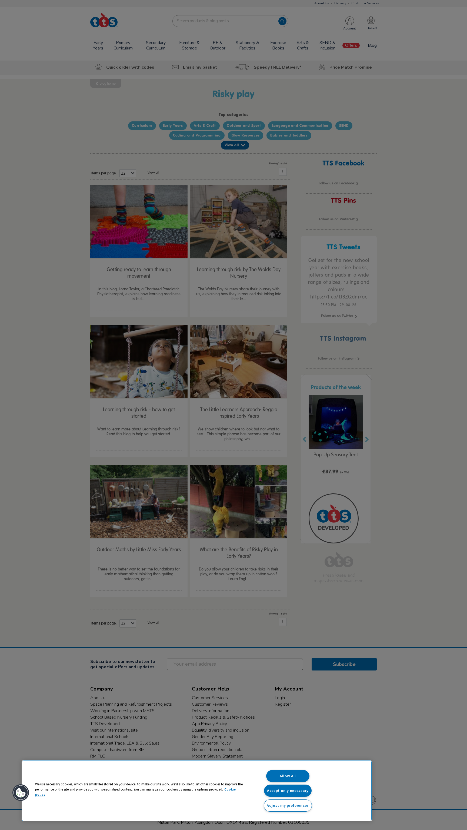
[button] (20, 792)
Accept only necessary (288, 790)
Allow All (288, 775)
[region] (197, 790)
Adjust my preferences (288, 805)
